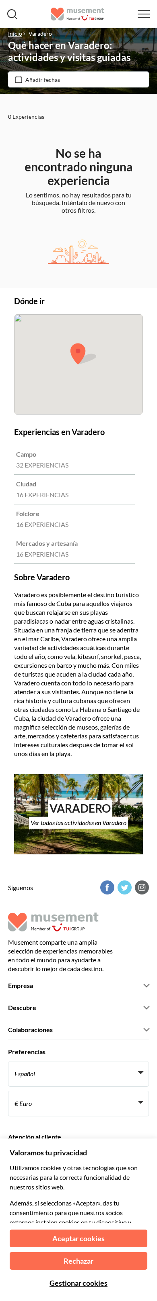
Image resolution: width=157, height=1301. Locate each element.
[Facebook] (106, 887)
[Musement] (77, 14)
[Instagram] (141, 887)
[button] (83, 354)
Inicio (15, 33)
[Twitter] (124, 887)
